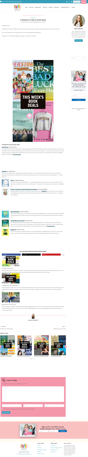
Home (26, 7)
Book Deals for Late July (9, 304)
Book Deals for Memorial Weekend (23, 356)
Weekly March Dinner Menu (59, 327)
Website (47, 405)
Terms (17, 454)
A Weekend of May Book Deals (10, 285)
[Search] (84, 58)
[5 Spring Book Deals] (33, 261)
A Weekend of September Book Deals (41, 356)
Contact (73, 7)
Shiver (12, 180)
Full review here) (51, 226)
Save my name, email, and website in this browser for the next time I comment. (19, 409)
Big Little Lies (5, 147)
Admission (4, 171)
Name (4, 405)
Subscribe (79, 100)
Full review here (17, 154)
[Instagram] (69, 2)
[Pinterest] (71, 2)
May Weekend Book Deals (56, 356)
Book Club (51, 7)
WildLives (44, 191)
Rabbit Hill (13, 229)
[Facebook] (67, 2)
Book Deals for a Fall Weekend (6, 356)
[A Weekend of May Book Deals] (33, 278)
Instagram (53, 445)
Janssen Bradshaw (33, 320)
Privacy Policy (22, 454)
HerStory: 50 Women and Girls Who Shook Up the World (24, 189)
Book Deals (33, 17)
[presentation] (7, 345)
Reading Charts (54, 449)
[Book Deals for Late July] (33, 297)
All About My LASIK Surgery (6, 327)
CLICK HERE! (19, 1)
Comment (5, 387)
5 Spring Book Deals (7, 268)
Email (25, 405)
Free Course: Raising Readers (42, 450)
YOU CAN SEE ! (33, 251)
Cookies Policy (29, 454)
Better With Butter (15, 211)
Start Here (31, 7)
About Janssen (79, 40)
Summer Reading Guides (56, 447)
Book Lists (45, 7)
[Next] (65, 346)
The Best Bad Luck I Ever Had (17, 220)
